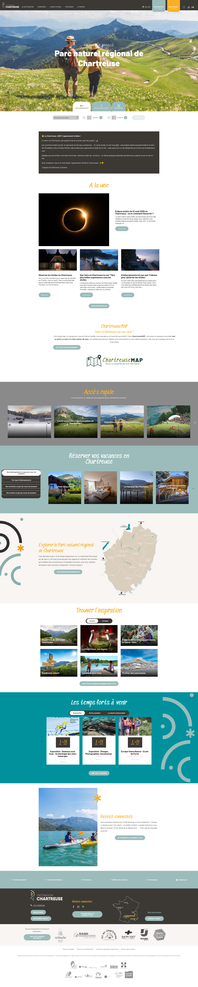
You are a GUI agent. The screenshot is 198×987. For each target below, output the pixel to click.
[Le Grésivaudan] (78, 977)
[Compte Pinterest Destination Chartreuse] (83, 907)
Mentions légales (68, 949)
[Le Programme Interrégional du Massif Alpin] (83, 967)
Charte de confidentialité (85, 949)
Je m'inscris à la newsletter (87, 914)
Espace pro (182, 880)
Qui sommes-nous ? (41, 918)
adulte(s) (95, 117)
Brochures (87, 880)
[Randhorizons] (84, 935)
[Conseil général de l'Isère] (114, 967)
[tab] (21, 473)
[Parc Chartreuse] (74, 965)
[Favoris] (184, 7)
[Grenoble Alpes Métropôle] (98, 975)
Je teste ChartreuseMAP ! (67, 347)
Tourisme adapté (19, 880)
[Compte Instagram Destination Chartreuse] (78, 907)
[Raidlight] (128, 935)
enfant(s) (120, 117)
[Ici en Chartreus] (109, 935)
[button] (189, 7)
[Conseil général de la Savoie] (123, 965)
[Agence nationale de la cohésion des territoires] (93, 968)
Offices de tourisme (119, 880)
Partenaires (153, 880)
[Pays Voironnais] (89, 976)
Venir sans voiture (154, 912)
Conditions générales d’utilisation (107, 949)
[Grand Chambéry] (129, 974)
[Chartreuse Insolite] (159, 934)
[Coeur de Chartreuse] (68, 974)
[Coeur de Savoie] (118, 975)
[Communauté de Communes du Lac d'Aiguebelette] (108, 976)
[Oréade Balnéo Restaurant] (60, 935)
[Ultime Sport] (144, 935)
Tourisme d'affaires (54, 880)
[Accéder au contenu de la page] (99, 92)
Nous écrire (38, 912)
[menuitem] (11, 5)
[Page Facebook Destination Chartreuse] (73, 907)
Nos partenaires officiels (37, 937)
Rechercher (138, 118)
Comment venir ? (154, 918)
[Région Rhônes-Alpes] (103, 966)
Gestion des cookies (128, 949)
